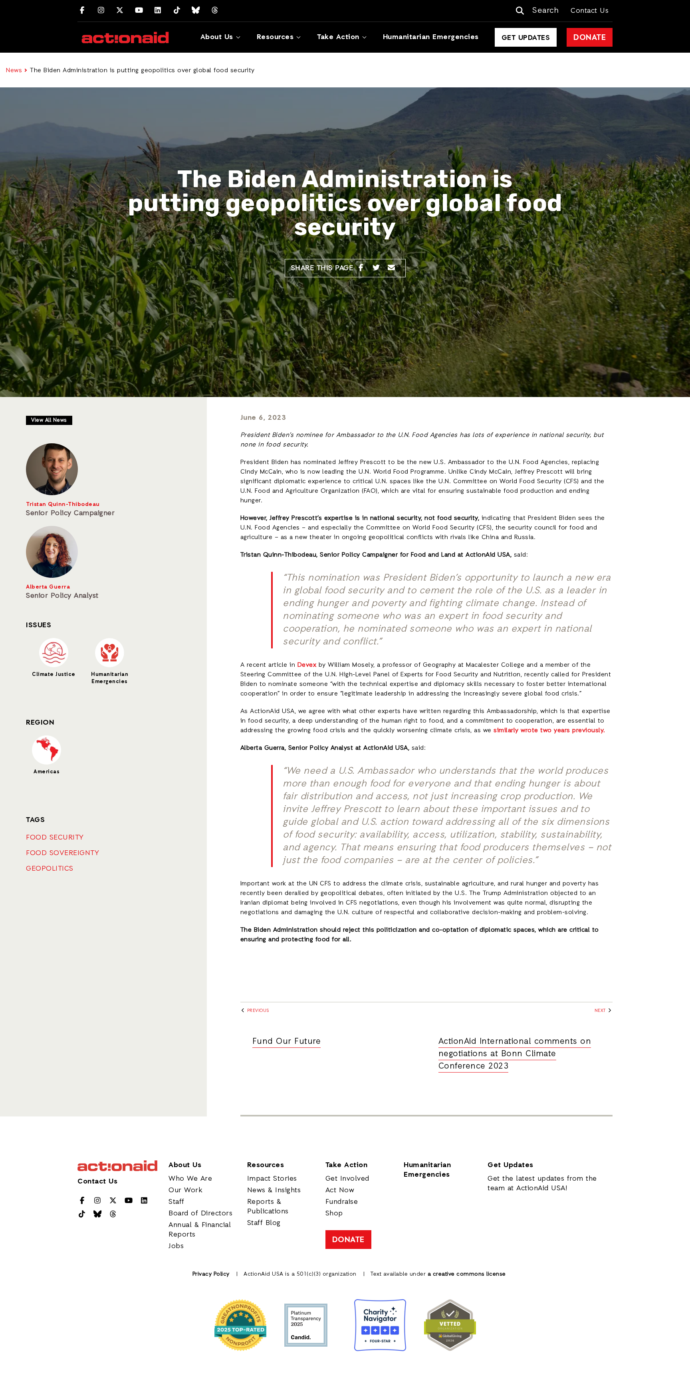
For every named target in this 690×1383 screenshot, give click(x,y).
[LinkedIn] (158, 11)
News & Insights (274, 1190)
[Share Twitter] (376, 268)
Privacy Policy (211, 1274)
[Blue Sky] (195, 11)
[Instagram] (101, 11)
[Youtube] (139, 11)
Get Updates (526, 38)
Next (601, 1011)
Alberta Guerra (48, 587)
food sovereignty (62, 853)
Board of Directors (200, 1213)
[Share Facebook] (360, 268)
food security (55, 837)
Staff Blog (264, 1223)
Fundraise (341, 1202)
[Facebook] (82, 11)
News (14, 70)
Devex (307, 665)
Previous (257, 1011)
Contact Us (590, 11)
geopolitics (49, 868)
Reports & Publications (268, 1206)
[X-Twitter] (120, 11)
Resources (275, 37)
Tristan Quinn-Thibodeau (63, 504)
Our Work (185, 1190)
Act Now (340, 1190)
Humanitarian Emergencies (431, 37)
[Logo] (125, 37)
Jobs (176, 1246)
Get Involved (347, 1178)
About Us (216, 37)
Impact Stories (272, 1178)
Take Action (338, 37)
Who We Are (190, 1178)
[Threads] (215, 11)
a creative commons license (467, 1274)
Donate (589, 38)
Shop (334, 1213)
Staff (176, 1202)
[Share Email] (391, 268)
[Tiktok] (177, 11)
